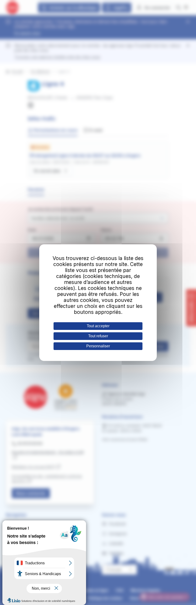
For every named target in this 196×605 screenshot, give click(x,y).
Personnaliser (98, 346)
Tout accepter (98, 326)
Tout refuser (98, 336)
